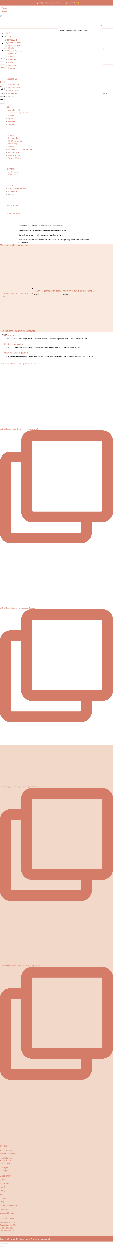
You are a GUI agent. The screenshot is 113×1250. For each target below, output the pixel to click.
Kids (8, 107)
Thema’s (10, 135)
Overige (11, 96)
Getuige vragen (14, 152)
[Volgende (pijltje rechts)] (3, 1246)
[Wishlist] (111, 246)
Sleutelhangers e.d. (15, 90)
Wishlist (8, 47)
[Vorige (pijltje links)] (1, 1246)
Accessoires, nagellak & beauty (19, 113)
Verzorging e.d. (14, 124)
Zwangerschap (13, 138)
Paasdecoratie (13, 65)
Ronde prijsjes (13, 213)
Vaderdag (11, 147)
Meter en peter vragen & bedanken (21, 149)
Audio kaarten (13, 172)
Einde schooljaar (14, 155)
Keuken (11, 57)
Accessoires (12, 79)
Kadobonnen (12, 205)
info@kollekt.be (6, 1158)
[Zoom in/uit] (1, 1243)
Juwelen (11, 82)
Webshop (9, 36)
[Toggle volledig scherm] (3, 1243)
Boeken (11, 116)
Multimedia (12, 191)
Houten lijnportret (15, 45)
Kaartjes (11, 169)
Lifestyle (11, 186)
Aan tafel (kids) (14, 110)
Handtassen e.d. (14, 93)
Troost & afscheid (14, 158)
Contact (9, 43)
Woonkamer (12, 54)
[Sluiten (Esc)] (7, 1243)
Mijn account (11, 50)
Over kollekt (11, 40)
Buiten (10, 62)
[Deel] (5, 1243)
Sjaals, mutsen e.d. (15, 88)
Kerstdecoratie (13, 68)
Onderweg (12, 121)
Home (7, 33)
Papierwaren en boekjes (17, 188)
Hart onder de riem (15, 141)
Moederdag (12, 144)
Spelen (10, 118)
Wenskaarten (13, 175)
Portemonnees (13, 85)
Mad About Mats (14, 42)
